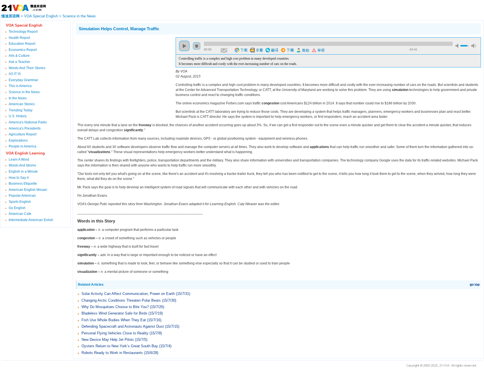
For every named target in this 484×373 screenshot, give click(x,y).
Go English (17, 208)
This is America (20, 86)
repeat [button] (224, 50)
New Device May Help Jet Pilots (108, 339)
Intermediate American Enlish (31, 220)
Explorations (18, 140)
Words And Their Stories (27, 68)
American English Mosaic (28, 190)
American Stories (22, 104)
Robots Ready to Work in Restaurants (112, 353)
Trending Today (20, 110)
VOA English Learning (25, 153)
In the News (18, 98)
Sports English (20, 202)
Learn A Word (19, 159)
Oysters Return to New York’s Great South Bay (120, 346)
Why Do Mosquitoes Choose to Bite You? (115, 307)
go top (475, 285)
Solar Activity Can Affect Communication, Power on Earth (128, 294)
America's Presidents (25, 128)
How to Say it (19, 178)
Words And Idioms (22, 165)
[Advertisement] (123, 76)
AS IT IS (15, 74)
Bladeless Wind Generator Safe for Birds (114, 313)
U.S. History (18, 116)
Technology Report (23, 32)
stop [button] (197, 46)
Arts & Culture (19, 56)
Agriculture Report (22, 134)
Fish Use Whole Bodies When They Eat (114, 320)
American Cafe (20, 214)
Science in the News (79, 16)
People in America (22, 146)
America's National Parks (28, 122)
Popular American (22, 196)
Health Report (19, 38)
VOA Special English (41, 16)
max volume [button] (473, 46)
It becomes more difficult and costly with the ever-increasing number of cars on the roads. (238, 64)
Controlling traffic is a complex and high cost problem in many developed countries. (234, 58)
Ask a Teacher (19, 62)
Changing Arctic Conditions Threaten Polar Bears (121, 300)
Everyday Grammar (23, 80)
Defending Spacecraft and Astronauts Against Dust (123, 326)
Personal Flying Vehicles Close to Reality (115, 333)
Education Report (22, 44)
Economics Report (23, 50)
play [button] (184, 45)
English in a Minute (23, 171)
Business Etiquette (23, 184)
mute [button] (457, 46)
